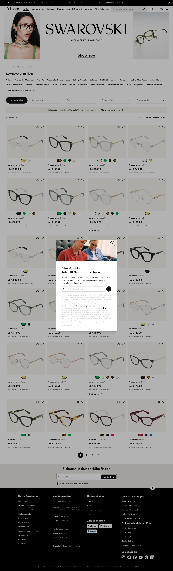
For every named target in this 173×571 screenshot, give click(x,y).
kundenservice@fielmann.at (85, 306)
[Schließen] (112, 243)
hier (104, 308)
